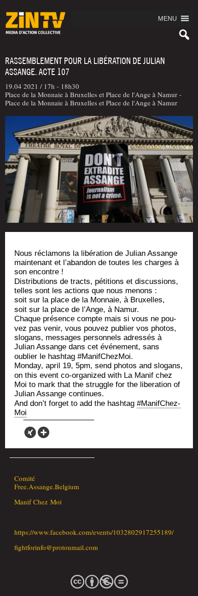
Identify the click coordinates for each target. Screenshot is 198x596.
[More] (43, 432)
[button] (167, 18)
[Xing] (30, 432)
